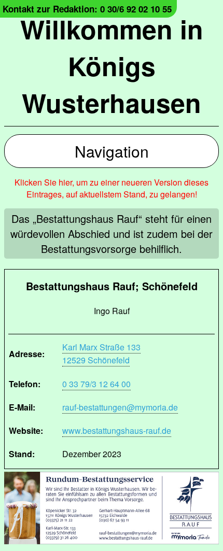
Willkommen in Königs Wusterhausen (111, 65)
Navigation (112, 151)
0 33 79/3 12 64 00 (96, 384)
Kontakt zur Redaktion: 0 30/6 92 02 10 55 (87, 9)
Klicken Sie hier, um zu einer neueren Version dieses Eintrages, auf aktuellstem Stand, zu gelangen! (111, 188)
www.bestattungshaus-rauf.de (116, 430)
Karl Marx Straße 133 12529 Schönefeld (101, 353)
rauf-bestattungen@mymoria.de (120, 407)
